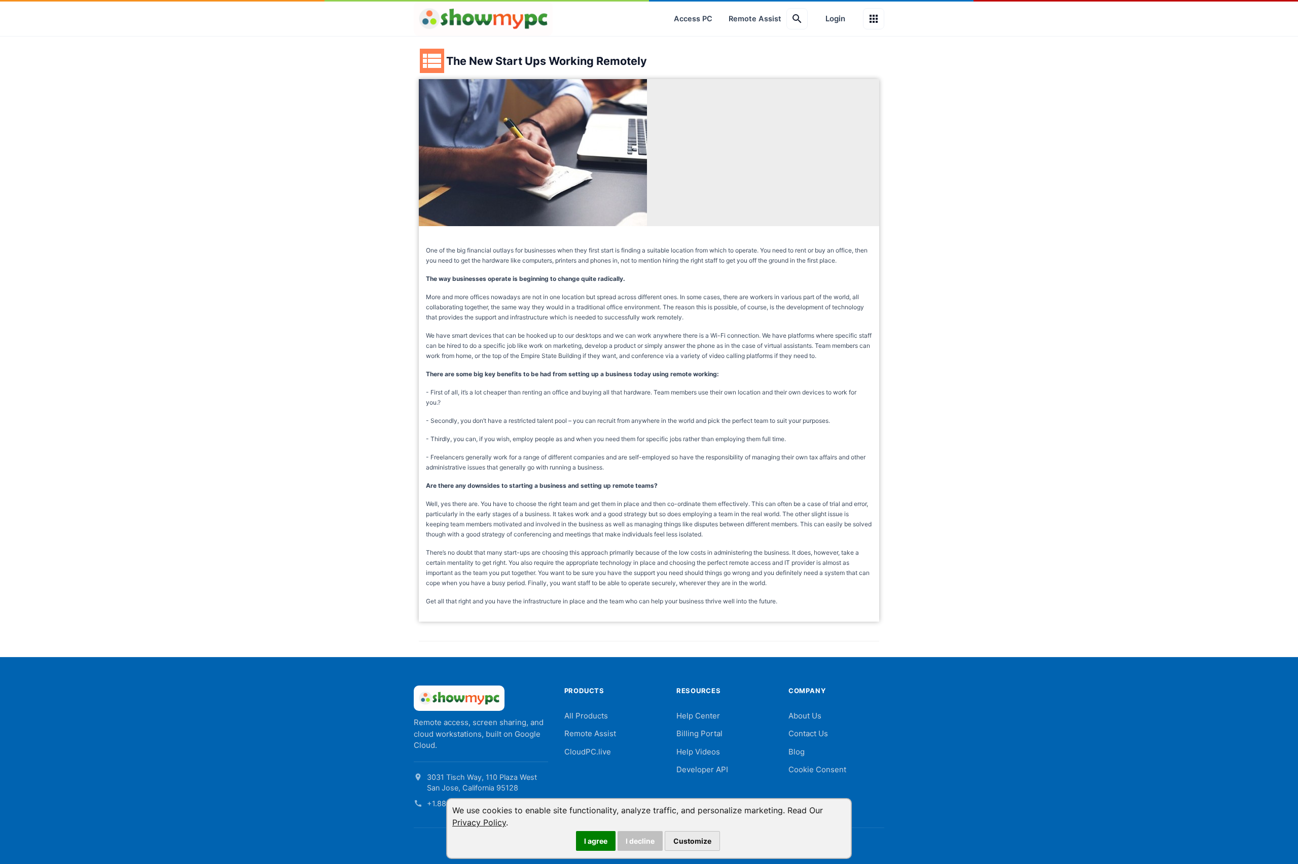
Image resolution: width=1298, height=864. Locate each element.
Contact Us (808, 733)
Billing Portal (699, 733)
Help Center (698, 716)
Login (835, 18)
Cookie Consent (817, 769)
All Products (586, 716)
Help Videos (698, 752)
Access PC (693, 18)
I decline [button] (640, 841)
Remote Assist (755, 18)
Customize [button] (692, 841)
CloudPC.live (587, 752)
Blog (796, 752)
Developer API (702, 769)
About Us (804, 716)
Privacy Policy (479, 822)
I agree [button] (595, 841)
